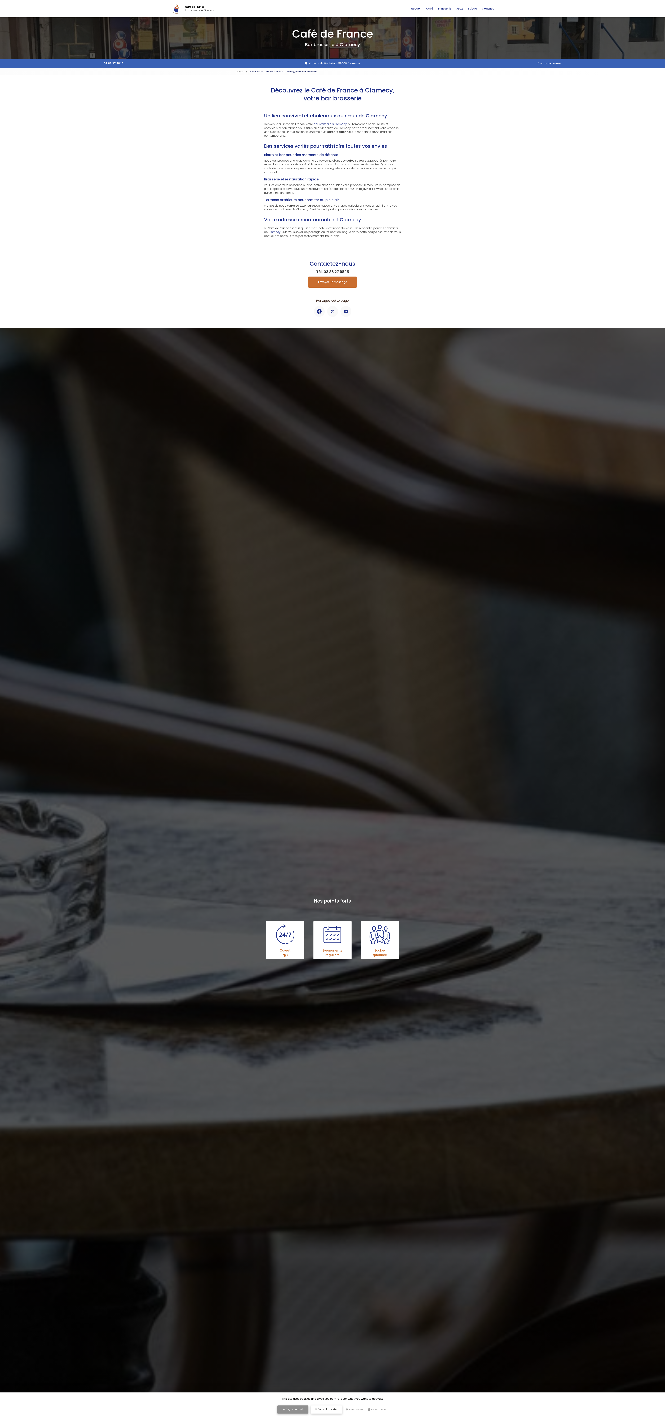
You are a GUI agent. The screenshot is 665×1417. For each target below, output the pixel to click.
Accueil (416, 9)
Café (429, 9)
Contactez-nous (549, 63)
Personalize (356, 1409)
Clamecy (274, 232)
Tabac (472, 9)
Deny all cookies (327, 1409)
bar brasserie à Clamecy (330, 124)
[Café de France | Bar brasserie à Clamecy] (176, 9)
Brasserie (444, 9)
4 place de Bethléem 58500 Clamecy (334, 63)
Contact (488, 9)
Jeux (459, 9)
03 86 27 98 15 (113, 63)
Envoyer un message (332, 282)
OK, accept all (294, 1409)
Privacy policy (380, 1409)
